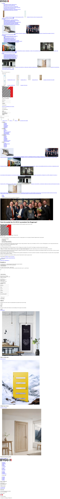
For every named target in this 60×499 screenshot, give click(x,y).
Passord (3, 101)
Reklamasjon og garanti (7, 140)
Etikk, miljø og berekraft (7, 131)
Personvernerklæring (7, 134)
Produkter (3, 471)
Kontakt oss (5, 130)
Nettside (1, 292)
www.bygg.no (12, 256)
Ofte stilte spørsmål (6, 141)
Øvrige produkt (6, 125)
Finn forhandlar (2, 310)
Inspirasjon (5, 144)
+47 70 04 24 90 (2, 487)
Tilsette (5, 129)
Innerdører (5, 124)
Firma (1, 287)
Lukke (1, 309)
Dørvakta (5, 137)
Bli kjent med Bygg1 (5, 34)
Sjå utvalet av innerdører (3, 458)
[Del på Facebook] (0, 259)
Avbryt (3, 114)
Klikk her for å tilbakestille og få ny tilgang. (8, 106)
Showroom (5, 123)
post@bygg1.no (2, 488)
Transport (5, 136)
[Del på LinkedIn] (1, 259)
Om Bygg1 (3, 462)
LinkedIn (3, 478)
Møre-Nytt (6, 256)
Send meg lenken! (4, 113)
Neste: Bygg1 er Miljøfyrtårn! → (4, 260)
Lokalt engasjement (6, 132)
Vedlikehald (5, 138)
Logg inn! (3, 103)
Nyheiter (3, 196)
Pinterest (3, 479)
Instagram (3, 476)
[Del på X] (2, 259)
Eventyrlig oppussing (7, 143)
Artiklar (3, 468)
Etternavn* (1, 285)
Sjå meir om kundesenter (5, 52)
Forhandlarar (5, 126)
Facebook (3, 477)
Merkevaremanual (6, 133)
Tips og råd (5, 146)
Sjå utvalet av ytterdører (3, 407)
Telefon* (1, 290)
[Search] (2, 71)
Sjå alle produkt (4, 18)
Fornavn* (1, 283)
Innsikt (3, 195)
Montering (5, 127)
